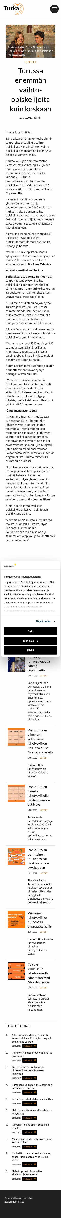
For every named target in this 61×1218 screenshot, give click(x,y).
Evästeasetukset (14, 1201)
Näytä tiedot (43, 621)
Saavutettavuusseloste (18, 1198)
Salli (30, 631)
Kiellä (30, 650)
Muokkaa (28, 640)
